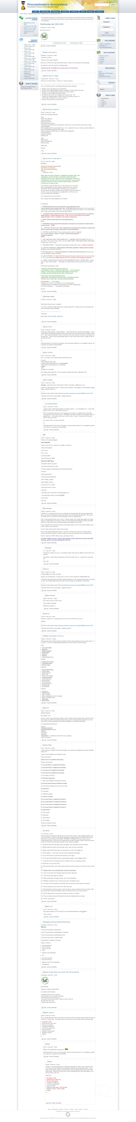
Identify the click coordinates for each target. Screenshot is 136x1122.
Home (35, 11)
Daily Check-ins (45, 13)
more (36, 35)
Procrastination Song (104, 76)
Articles (55, 11)
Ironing (49, 1061)
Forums (64, 11)
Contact (99, 11)
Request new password (107, 35)
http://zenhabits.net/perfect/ (55, 316)
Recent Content (104, 56)
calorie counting (47, 380)
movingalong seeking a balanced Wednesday (56, 922)
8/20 (44, 435)
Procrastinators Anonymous (47, 4)
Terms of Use (93, 1118)
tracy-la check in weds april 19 (52, 158)
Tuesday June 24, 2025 (30, 26)
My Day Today (47, 745)
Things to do (27, 48)
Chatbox (74, 11)
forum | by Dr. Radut (131, 1121)
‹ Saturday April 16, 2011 (59, 43)
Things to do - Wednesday (27, 72)
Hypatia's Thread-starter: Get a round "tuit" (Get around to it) (61, 972)
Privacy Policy (85, 1118)
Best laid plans (47, 508)
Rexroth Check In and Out (51, 109)
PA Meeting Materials (105, 47)
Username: (106, 22)
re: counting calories (51, 403)
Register (113, 2)
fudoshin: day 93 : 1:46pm (50, 76)
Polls (83, 11)
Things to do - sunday (30, 44)
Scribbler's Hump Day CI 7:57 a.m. (53, 636)
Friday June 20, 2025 (29, 30)
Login (106, 2)
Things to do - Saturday (30, 61)
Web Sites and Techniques (106, 73)
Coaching (101, 75)
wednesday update (48, 296)
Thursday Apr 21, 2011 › (76, 43)
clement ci (46, 569)
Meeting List (103, 45)
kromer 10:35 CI (48, 352)
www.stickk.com (83, 261)
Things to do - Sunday (30, 58)
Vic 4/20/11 (46, 830)
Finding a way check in (50, 52)
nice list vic (46, 613)
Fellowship (45, 11)
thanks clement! (50, 595)
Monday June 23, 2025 (30, 28)
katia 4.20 (46, 708)
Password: (106, 27)
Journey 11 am (47, 326)
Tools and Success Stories (34, 13)
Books (91, 11)
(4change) (48, 548)
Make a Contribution (105, 44)
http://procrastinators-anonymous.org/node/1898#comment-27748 (75, 393)
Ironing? (47, 1044)
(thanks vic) (48, 906)
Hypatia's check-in (48, 1012)
